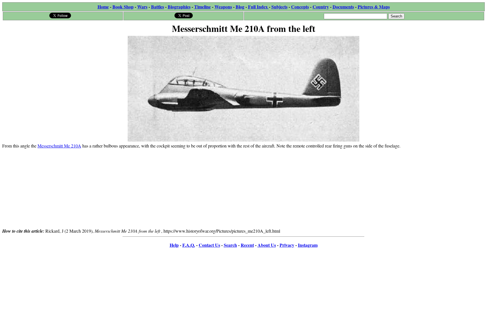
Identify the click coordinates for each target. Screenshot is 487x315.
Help (174, 245)
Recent (247, 245)
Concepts (300, 6)
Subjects (279, 6)
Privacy (287, 245)
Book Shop (123, 6)
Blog (240, 6)
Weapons (223, 6)
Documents (343, 6)
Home (103, 6)
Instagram (308, 245)
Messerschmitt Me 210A (59, 146)
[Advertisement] (243, 188)
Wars (142, 6)
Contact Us (209, 245)
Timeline (202, 6)
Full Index (258, 6)
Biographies (179, 6)
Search (230, 245)
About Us (267, 245)
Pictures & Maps (374, 6)
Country (321, 6)
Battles (157, 6)
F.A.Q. (188, 245)
